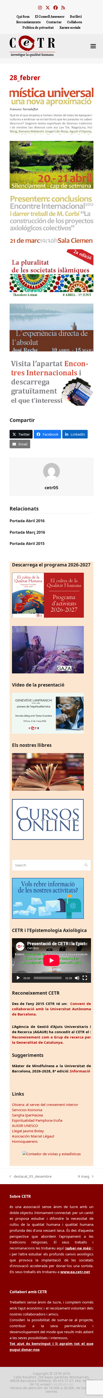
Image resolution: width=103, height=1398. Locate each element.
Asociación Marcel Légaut (33, 1136)
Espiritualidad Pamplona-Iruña (37, 1120)
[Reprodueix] (18, 978)
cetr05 (51, 487)
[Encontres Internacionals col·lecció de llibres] (51, 404)
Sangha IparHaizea (27, 1115)
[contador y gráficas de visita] (52, 1153)
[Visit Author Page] (51, 470)
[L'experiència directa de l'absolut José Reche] (51, 350)
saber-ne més (78, 1248)
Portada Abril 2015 (27, 543)
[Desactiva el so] (77, 978)
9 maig (83, 1176)
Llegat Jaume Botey (28, 1130)
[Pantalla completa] (84, 978)
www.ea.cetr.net (75, 1271)
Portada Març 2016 (27, 532)
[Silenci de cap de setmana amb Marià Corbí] (51, 187)
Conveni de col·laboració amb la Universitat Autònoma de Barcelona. (51, 1008)
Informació (80, 1071)
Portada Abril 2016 (27, 520)
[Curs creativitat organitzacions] (51, 133)
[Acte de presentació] (51, 241)
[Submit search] (86, 865)
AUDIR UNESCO (25, 1125)
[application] (51, 960)
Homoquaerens (25, 1141)
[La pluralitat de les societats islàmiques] (51, 295)
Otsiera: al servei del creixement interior (45, 1104)
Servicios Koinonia (27, 1109)
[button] (93, 46)
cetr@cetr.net (62, 1384)
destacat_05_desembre (31, 1176)
